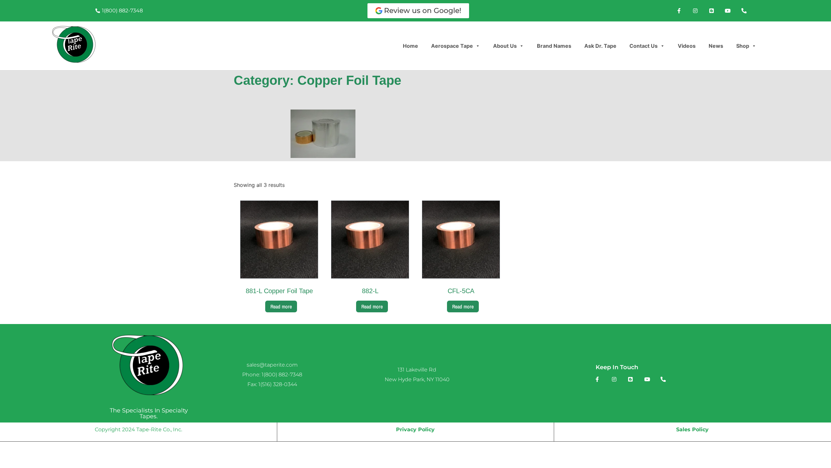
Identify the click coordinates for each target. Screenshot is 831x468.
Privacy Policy (415, 429)
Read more (281, 306)
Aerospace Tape (452, 46)
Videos (687, 46)
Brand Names (554, 46)
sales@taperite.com (272, 365)
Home (410, 46)
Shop (742, 46)
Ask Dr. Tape (600, 46)
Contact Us (643, 46)
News (716, 46)
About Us (505, 46)
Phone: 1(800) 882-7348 (272, 374)
